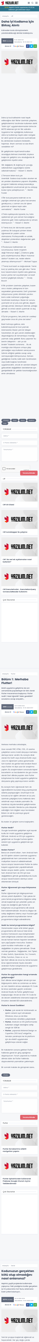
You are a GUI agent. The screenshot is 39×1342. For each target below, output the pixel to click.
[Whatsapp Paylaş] (35, 46)
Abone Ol (8, 46)
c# (12, 16)
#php (15, 420)
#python (31, 420)
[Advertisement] (19, 95)
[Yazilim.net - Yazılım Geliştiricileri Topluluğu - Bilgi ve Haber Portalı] (9, 3)
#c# (4, 423)
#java (23, 420)
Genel (13, 1266)
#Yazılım (6, 420)
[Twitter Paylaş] (31, 46)
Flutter (13, 674)
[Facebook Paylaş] (28, 46)
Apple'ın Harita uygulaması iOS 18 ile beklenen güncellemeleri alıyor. (19, 8)
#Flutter (5, 1075)
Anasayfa (5, 16)
